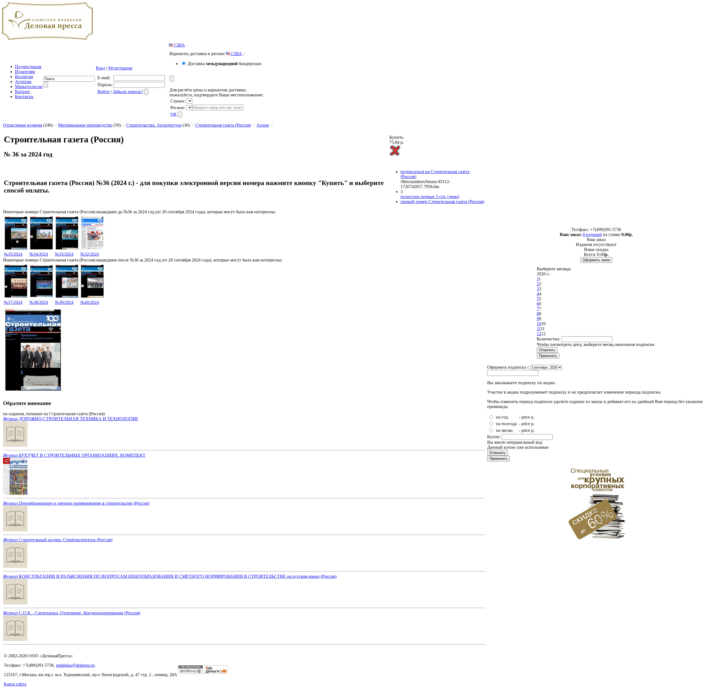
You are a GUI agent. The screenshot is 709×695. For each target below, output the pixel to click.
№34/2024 (38, 254)
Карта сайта (15, 684)
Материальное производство (85, 125)
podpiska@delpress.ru (75, 665)
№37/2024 (13, 302)
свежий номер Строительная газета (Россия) (442, 201)
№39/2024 (64, 302)
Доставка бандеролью (224, 63)
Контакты (24, 96)
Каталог (22, 91)
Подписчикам (28, 66)
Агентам (23, 81)
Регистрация (120, 68)
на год (502, 417)
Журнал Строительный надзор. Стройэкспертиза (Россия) (57, 539)
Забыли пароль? (128, 91)
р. (533, 417)
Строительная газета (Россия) (223, 125)
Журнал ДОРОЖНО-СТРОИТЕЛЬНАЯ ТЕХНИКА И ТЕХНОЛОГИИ (70, 418)
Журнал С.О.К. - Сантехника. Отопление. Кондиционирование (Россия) (71, 613)
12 (539, 333)
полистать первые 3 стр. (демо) (429, 196)
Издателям (25, 71)
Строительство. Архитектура (153, 125)
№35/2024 (13, 254)
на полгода (506, 423)
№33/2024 (64, 254)
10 (539, 323)
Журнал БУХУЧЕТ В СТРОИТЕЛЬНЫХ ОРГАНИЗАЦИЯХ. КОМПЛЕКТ (74, 455)
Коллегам (24, 76)
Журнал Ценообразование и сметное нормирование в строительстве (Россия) (76, 503)
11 (539, 328)
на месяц (504, 430)
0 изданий (592, 234)
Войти (103, 91)
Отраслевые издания (22, 125)
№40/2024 (89, 302)
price (526, 417)
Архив (262, 125)
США (179, 45)
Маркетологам (28, 86)
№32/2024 (89, 254)
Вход (100, 68)
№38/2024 (38, 302)
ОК (173, 114)
